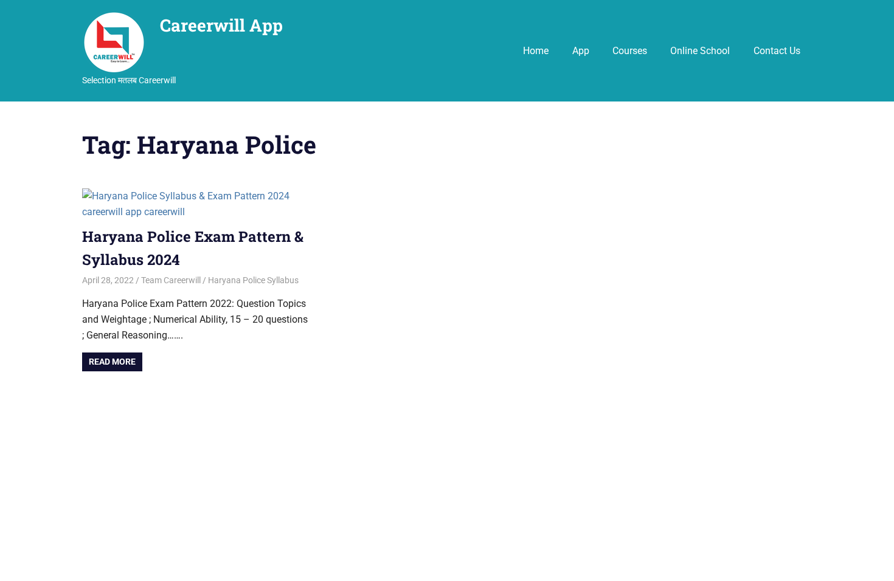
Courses (629, 51)
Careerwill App (221, 25)
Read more (112, 361)
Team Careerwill (171, 280)
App (580, 51)
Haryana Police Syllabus (253, 280)
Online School (700, 51)
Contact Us (777, 51)
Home (536, 51)
